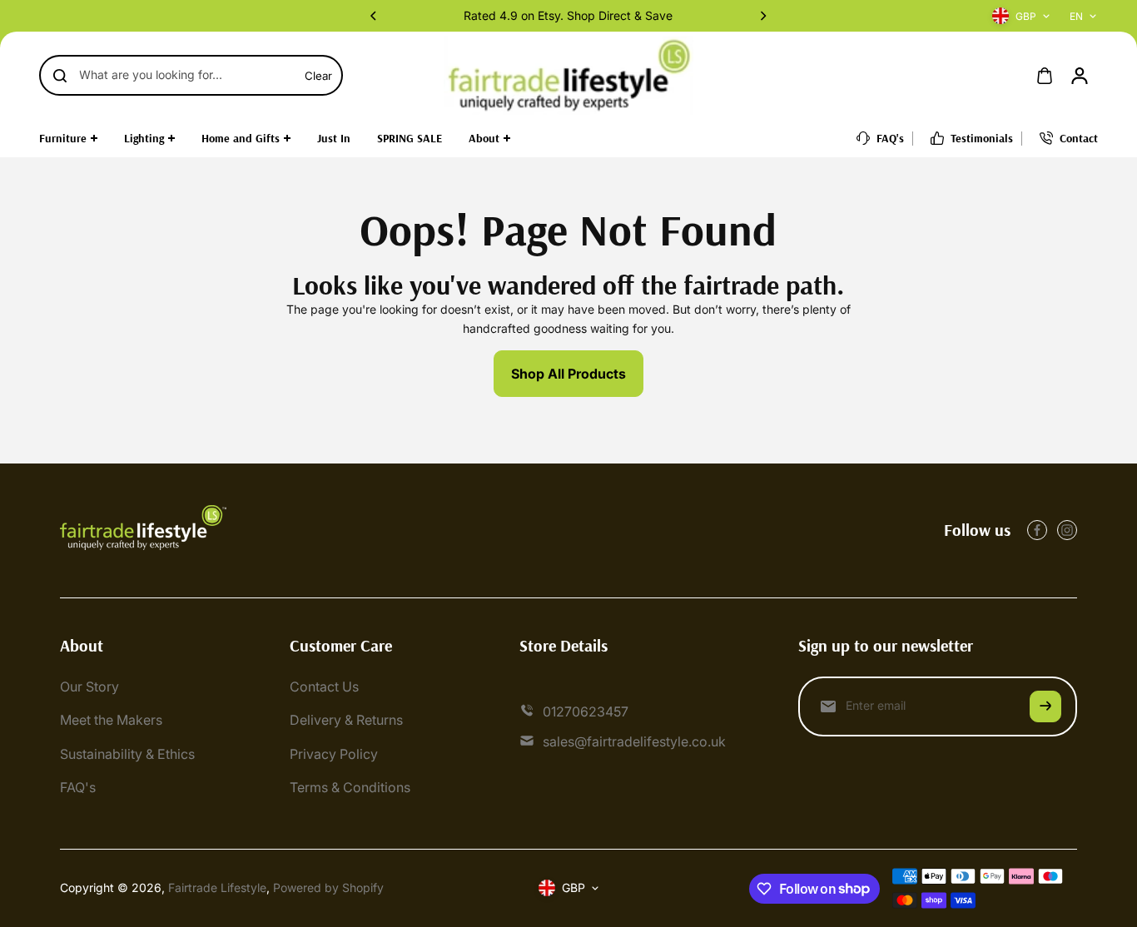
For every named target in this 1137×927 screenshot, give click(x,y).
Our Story (89, 686)
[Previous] (374, 16)
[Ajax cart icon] (1044, 75)
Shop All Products (568, 373)
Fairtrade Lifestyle (217, 887)
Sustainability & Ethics (127, 754)
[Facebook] (1037, 530)
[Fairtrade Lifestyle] (568, 75)
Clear (318, 75)
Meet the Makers (111, 719)
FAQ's (78, 787)
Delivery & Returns (346, 719)
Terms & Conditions (350, 787)
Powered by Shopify (328, 887)
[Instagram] (1067, 530)
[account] (1079, 75)
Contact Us (324, 686)
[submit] (1045, 706)
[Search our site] (60, 75)
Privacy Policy (334, 754)
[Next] (762, 16)
